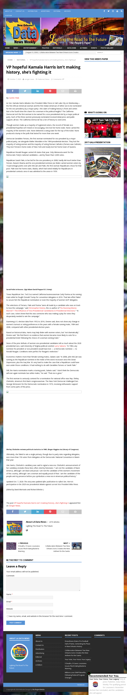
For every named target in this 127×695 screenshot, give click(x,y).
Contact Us (20, 11)
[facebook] (104, 11)
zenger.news (29, 79)
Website (9, 609)
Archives (67, 11)
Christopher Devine (37, 308)
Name (9, 594)
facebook (80, 685)
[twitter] (108, 11)
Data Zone (71, 48)
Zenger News (14, 505)
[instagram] (113, 11)
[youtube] (117, 11)
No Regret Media (38, 689)
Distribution (32, 11)
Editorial (57, 11)
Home (7, 48)
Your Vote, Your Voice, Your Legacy (104, 679)
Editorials (57, 48)
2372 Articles (54, 522)
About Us (8, 11)
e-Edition (8, 15)
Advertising (45, 11)
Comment (10, 575)
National (41, 79)
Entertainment (30, 48)
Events (94, 48)
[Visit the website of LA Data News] (27, 530)
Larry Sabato (60, 346)
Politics (45, 48)
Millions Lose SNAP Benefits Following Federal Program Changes (75, 675)
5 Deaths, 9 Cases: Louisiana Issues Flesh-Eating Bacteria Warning (75, 666)
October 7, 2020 (15, 79)
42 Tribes (83, 48)
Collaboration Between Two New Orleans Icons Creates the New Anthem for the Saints (77, 653)
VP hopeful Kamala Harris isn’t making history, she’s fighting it (41, 503)
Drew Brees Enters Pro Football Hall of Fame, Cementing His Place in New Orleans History (77, 643)
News (16, 48)
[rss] (121, 11)
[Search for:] (108, 52)
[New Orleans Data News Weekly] (63, 44)
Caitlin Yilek (14, 98)
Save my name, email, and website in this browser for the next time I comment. (41, 616)
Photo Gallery (107, 48)
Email (8, 601)
